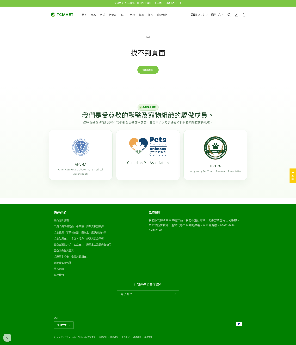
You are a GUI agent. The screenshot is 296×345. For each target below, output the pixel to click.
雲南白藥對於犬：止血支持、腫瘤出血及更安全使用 (82, 244)
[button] (229, 15)
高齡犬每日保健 (62, 262)
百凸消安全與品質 (64, 250)
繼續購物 (148, 70)
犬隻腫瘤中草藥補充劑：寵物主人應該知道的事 (80, 232)
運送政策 (137, 337)
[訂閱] (175, 294)
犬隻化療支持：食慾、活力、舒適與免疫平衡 (79, 238)
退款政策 (103, 337)
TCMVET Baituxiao (69, 337)
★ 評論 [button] (293, 175)
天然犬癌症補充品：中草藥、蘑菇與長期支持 (79, 226)
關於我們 (59, 274)
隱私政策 (114, 337)
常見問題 (59, 268)
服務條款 (126, 337)
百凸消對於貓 (61, 220)
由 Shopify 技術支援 (87, 337)
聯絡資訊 (148, 337)
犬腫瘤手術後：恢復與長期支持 (71, 256)
